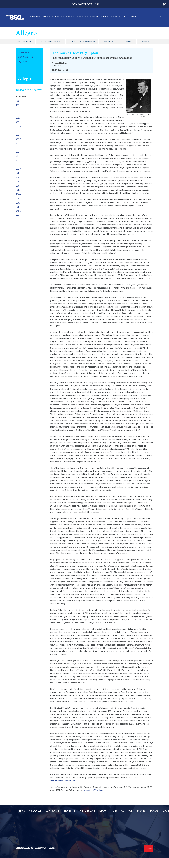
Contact (128, 41)
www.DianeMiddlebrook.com (62, 780)
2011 (18, 164)
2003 (18, 198)
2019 (18, 130)
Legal (51, 847)
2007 (18, 181)
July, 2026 (22, 61)
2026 (18, 100)
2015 (18, 147)
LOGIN (133, 16)
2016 (18, 143)
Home (32, 16)
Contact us (40, 847)
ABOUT (95, 16)
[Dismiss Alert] (164, 4)
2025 (18, 105)
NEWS (38, 16)
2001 (18, 206)
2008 (18, 177)
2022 (18, 117)
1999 (18, 215)
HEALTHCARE (85, 16)
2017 (18, 139)
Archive (146, 41)
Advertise (109, 41)
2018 (18, 134)
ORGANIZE (48, 16)
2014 (18, 151)
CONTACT (109, 16)
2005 (18, 189)
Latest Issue (23, 52)
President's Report (51, 41)
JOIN (102, 16)
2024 (18, 109)
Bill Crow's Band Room (83, 41)
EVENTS (118, 16)
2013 (18, 155)
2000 (18, 211)
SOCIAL (126, 16)
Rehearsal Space (24, 847)
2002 (18, 202)
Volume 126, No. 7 (26, 56)
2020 (18, 126)
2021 (18, 122)
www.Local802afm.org (94, 790)
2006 (18, 185)
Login (149, 848)
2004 (18, 194)
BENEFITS (72, 16)
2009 (18, 172)
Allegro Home (24, 41)
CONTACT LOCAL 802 (85, 4)
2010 (18, 168)
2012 (18, 160)
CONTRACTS (61, 16)
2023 (18, 113)
